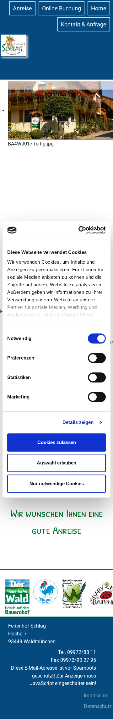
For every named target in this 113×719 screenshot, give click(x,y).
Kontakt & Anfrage (83, 24)
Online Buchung (61, 8)
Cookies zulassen (56, 442)
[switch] (97, 358)
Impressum (96, 696)
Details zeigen (78, 422)
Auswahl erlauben (56, 462)
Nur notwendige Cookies (57, 483)
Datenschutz (98, 706)
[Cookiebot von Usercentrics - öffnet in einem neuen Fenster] (80, 230)
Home (98, 8)
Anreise (22, 8)
